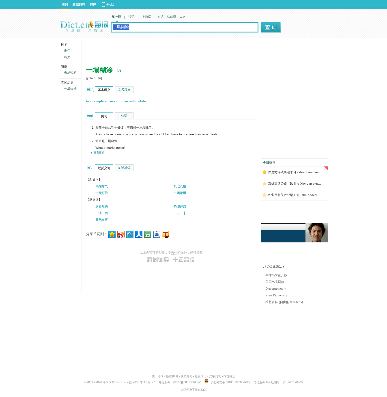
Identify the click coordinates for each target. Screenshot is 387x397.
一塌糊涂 (70, 89)
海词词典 (108, 382)
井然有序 (101, 220)
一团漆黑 (180, 193)
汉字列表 (215, 376)
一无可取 (101, 193)
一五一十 (180, 213)
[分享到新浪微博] (120, 234)
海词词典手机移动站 (194, 389)
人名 (182, 17)
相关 (67, 57)
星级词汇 (200, 376)
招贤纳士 (229, 376)
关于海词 (157, 376)
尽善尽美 (101, 206)
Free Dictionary (276, 295)
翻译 (93, 4)
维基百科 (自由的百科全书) (284, 302)
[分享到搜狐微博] (165, 234)
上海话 (146, 17)
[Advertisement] (167, 50)
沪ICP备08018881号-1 (187, 382)
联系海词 (186, 376)
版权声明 (172, 376)
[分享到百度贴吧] (156, 234)
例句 (67, 50)
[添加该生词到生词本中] (119, 70)
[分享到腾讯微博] (129, 234)
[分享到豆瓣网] (147, 234)
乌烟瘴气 (101, 186)
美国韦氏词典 (274, 282)
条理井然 (180, 206)
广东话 (159, 17)
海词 (65, 4)
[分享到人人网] (138, 234)
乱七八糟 (180, 186)
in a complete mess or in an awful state (116, 101)
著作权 (176, 252)
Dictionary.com (275, 288)
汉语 (131, 17)
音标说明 (70, 73)
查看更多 (99, 152)
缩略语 (171, 17)
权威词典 (79, 4)
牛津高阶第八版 (276, 275)
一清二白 (101, 213)
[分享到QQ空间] (112, 234)
